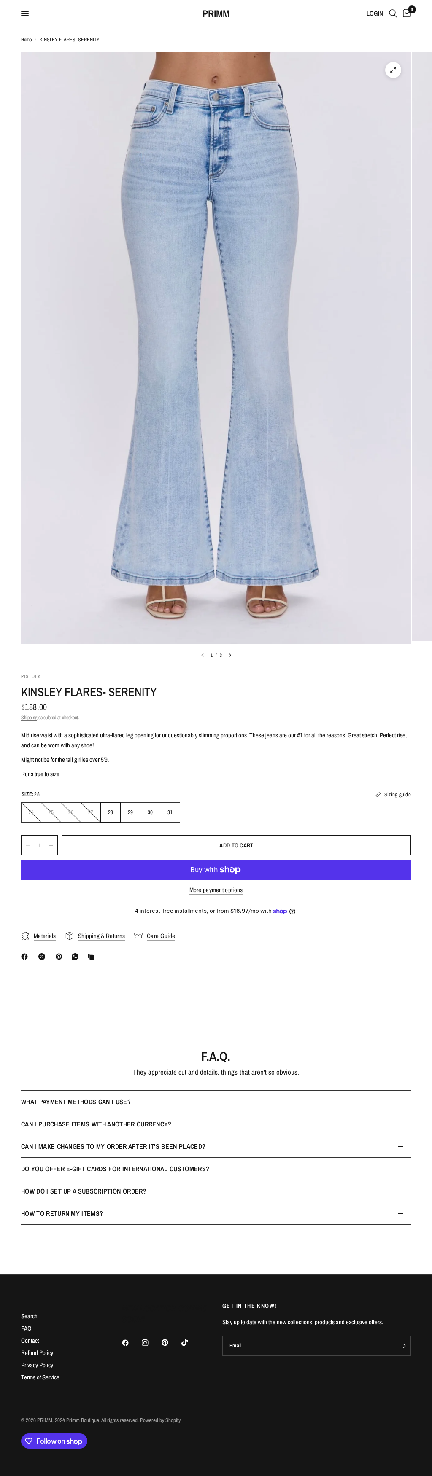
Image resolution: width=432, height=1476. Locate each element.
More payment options (216, 889)
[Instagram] (151, 1343)
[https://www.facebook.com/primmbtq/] (26, 957)
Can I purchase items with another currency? (96, 1124)
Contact (30, 1340)
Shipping (29, 717)
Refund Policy (37, 1352)
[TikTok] (190, 1342)
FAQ (26, 1328)
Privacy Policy (37, 1364)
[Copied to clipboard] (93, 957)
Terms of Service (40, 1377)
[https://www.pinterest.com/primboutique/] (61, 957)
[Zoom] (393, 70)
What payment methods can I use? (76, 1101)
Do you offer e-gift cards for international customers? (115, 1168)
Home (26, 39)
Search (29, 1316)
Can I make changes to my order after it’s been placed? (113, 1146)
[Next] (230, 655)
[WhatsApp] (77, 957)
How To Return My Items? (62, 1213)
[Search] (393, 13)
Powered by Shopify (160, 1420)
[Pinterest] (171, 1343)
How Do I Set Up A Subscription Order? (83, 1191)
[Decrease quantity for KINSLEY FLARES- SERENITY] (28, 845)
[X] (43, 957)
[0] (405, 13)
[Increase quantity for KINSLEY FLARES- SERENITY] (51, 845)
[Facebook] (131, 1343)
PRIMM (216, 13)
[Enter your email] (402, 1346)
